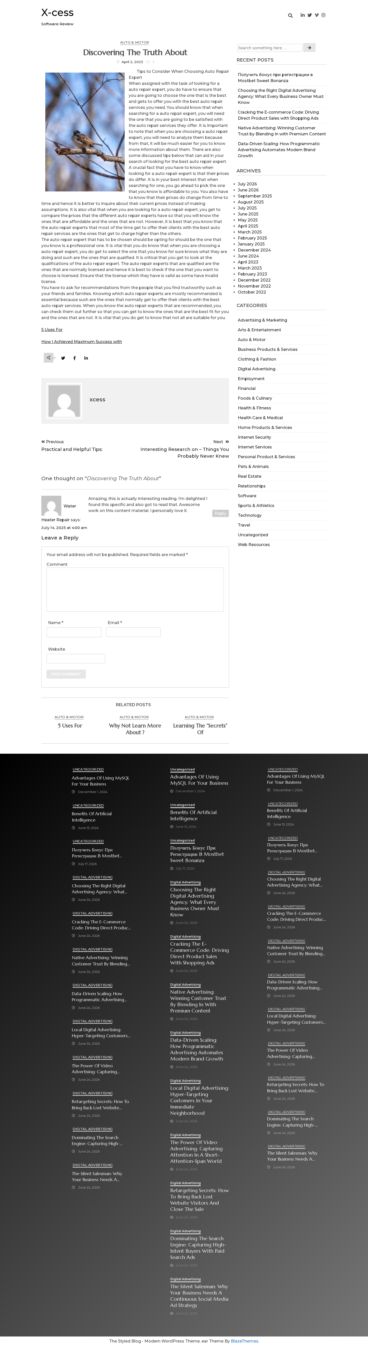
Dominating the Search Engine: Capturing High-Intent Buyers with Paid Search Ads (96, 1141)
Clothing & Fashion (257, 359)
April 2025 (248, 226)
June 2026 (248, 190)
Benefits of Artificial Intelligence (92, 817)
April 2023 (248, 262)
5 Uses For (52, 329)
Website (56, 649)
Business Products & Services (268, 349)
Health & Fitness (254, 408)
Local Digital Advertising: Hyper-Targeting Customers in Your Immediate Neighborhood (100, 1033)
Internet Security (254, 437)
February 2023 (252, 274)
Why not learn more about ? (135, 729)
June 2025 (248, 214)
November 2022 (254, 286)
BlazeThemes (244, 1341)
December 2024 (254, 250)
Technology (250, 515)
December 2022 (254, 280)
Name (55, 622)
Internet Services (255, 447)
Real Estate (249, 476)
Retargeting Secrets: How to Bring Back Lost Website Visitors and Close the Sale (100, 1105)
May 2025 (248, 220)
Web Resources (254, 544)
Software (247, 495)
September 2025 (255, 196)
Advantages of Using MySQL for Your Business (100, 781)
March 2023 (250, 268)
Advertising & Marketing (262, 320)
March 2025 (250, 232)
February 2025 (252, 238)
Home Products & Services (265, 427)
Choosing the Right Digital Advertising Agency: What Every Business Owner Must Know (281, 96)
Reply (220, 513)
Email (115, 622)
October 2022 (252, 292)
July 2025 (247, 208)
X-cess (57, 12)
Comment (57, 564)
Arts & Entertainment (259, 330)
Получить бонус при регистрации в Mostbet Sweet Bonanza (95, 853)
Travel (244, 525)
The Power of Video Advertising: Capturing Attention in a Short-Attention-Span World (94, 1069)
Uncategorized (253, 534)
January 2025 (251, 244)
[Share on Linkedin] (86, 358)
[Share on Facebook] (74, 358)
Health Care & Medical (260, 417)
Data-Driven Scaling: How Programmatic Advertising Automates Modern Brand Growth (279, 149)
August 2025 (251, 202)
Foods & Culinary (255, 398)
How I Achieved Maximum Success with (81, 341)
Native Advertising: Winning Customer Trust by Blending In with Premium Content (100, 961)
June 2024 (248, 256)
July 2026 (247, 184)
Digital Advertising (256, 369)
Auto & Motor (252, 339)
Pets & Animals (253, 466)
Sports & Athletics (256, 505)
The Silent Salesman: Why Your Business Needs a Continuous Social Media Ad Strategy (100, 1177)
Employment (251, 378)
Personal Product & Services (266, 456)
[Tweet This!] (63, 358)
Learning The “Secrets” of (200, 729)
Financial (247, 388)
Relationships (252, 486)
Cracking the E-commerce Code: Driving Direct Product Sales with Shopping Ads (101, 925)
